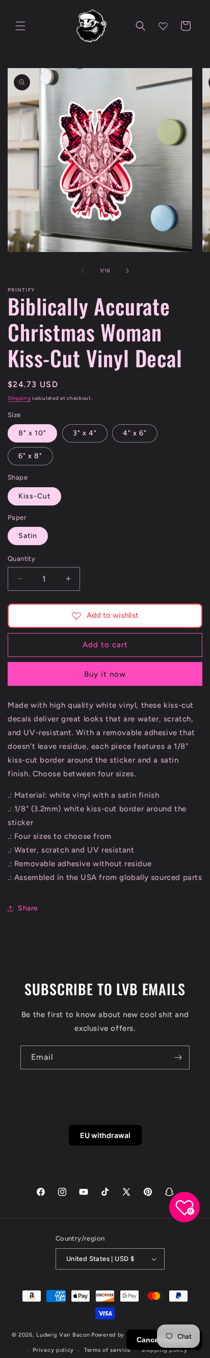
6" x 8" (30, 456)
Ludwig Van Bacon (63, 1335)
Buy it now (105, 674)
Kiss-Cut (34, 496)
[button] (20, 26)
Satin (27, 535)
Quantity (21, 558)
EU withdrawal (105, 1135)
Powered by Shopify (120, 1335)
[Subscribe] (178, 1057)
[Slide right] (127, 271)
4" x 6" (135, 433)
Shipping (19, 398)
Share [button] (28, 908)
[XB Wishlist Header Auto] (163, 26)
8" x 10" (32, 433)
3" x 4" (85, 433)
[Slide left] (82, 271)
